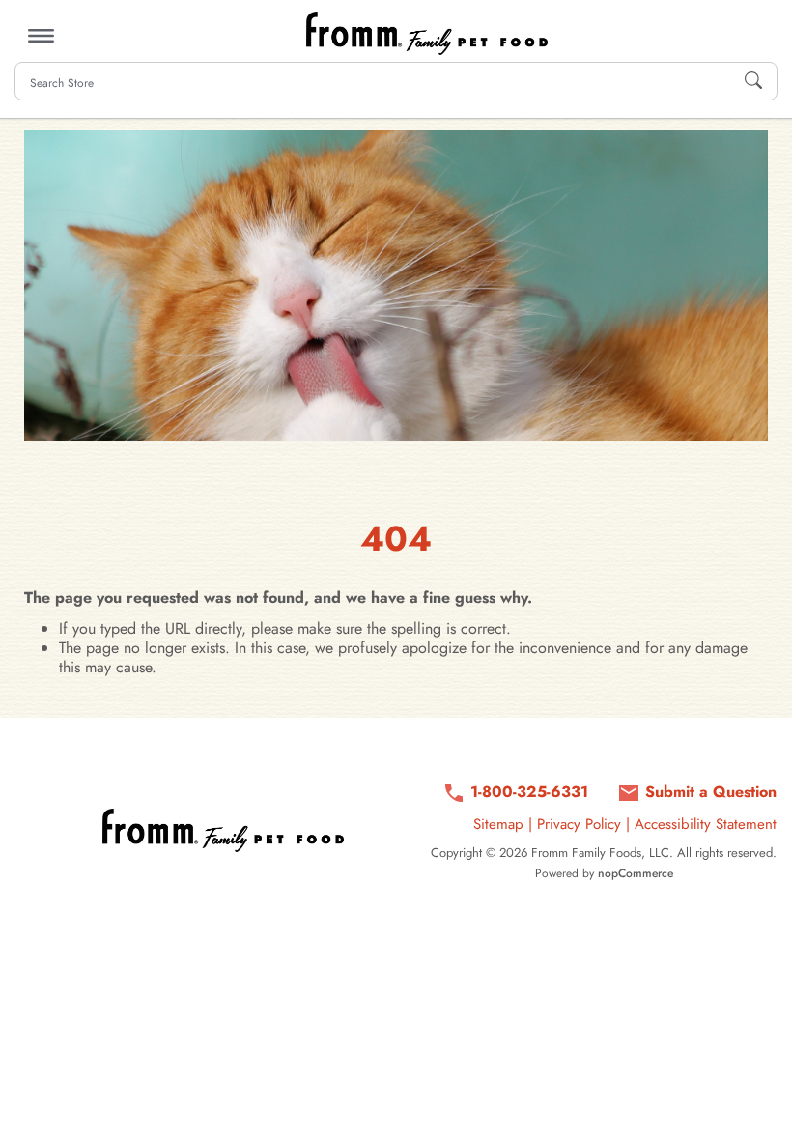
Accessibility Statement (706, 824)
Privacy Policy (579, 824)
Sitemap (498, 824)
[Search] (753, 81)
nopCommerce (635, 873)
